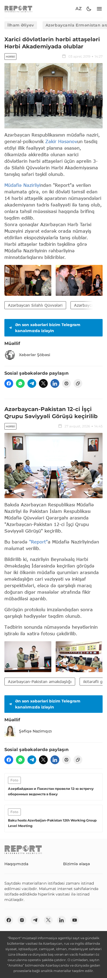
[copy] (78, 383)
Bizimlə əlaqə (76, 863)
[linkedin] (54, 383)
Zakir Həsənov (61, 141)
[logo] (18, 8)
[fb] (8, 383)
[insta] (22, 920)
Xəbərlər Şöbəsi (34, 354)
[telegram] (31, 383)
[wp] (20, 383)
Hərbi (10, 56)
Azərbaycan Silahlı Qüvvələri (35, 305)
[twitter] (43, 383)
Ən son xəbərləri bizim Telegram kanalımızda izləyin (47, 327)
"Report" (38, 541)
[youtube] (74, 920)
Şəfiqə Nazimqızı (35, 731)
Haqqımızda (16, 863)
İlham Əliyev (20, 25)
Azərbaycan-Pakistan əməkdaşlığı (40, 681)
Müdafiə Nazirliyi (22, 185)
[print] (66, 383)
